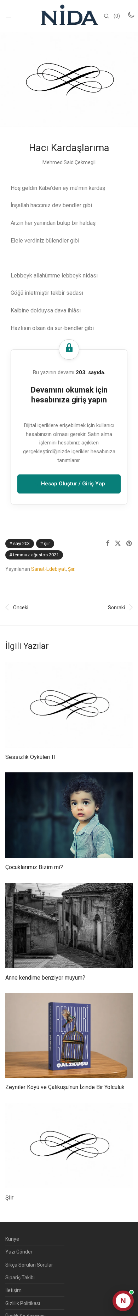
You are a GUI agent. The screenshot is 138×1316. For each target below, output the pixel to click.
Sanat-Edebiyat (48, 569)
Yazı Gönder (19, 1252)
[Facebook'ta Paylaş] (107, 543)
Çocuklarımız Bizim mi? (34, 867)
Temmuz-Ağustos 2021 (36, 554)
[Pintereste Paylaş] (129, 543)
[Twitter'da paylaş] (118, 543)
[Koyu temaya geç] (131, 14)
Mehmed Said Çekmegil (69, 162)
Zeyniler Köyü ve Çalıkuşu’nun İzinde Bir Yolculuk (65, 1087)
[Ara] (109, 16)
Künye (12, 1239)
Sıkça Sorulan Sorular (29, 1265)
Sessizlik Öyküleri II (30, 757)
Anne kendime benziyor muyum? (45, 977)
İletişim (13, 1290)
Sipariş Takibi (20, 1277)
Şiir (47, 543)
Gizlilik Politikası (22, 1303)
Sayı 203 (21, 543)
